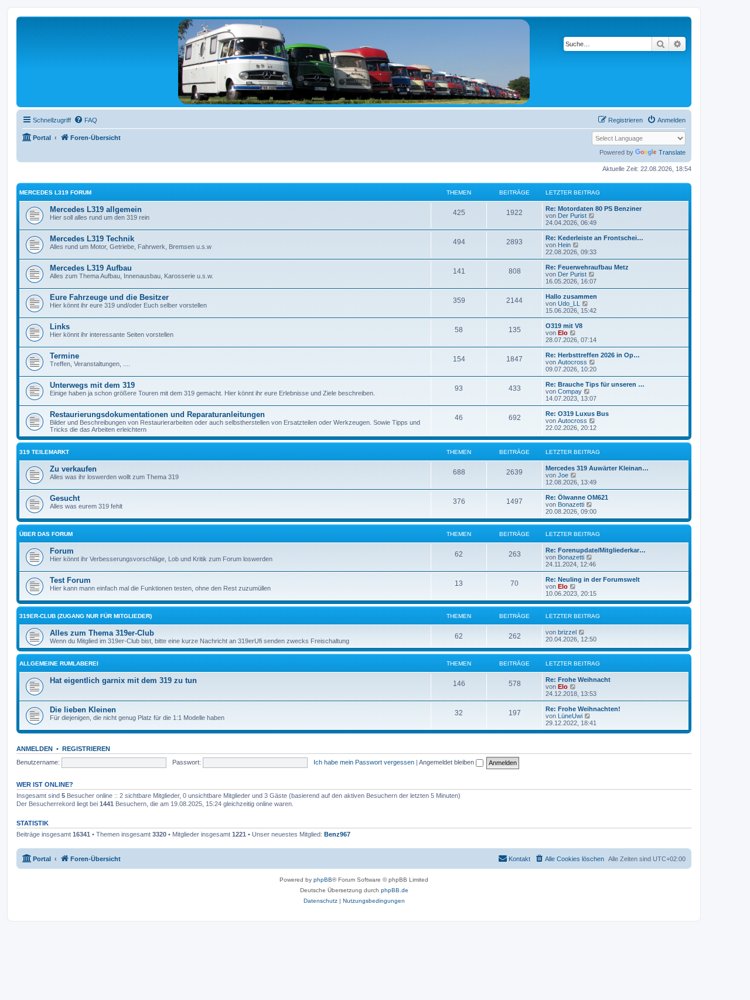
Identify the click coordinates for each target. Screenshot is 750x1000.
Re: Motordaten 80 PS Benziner (594, 208)
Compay (570, 391)
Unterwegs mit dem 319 (92, 385)
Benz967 (337, 834)
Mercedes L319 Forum (55, 192)
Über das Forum (46, 534)
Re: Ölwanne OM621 (577, 497)
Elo (563, 332)
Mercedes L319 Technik (92, 238)
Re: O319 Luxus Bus (577, 413)
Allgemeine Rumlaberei (58, 663)
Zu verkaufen (73, 469)
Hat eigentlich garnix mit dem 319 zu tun (123, 680)
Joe (563, 475)
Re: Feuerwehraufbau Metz (587, 267)
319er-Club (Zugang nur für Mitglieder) (85, 616)
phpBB (322, 879)
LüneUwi (570, 715)
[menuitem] (85, 120)
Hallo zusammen (571, 296)
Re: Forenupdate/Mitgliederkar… (596, 550)
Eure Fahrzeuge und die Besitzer (109, 297)
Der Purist (572, 215)
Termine (64, 355)
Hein (564, 244)
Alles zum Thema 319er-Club (102, 633)
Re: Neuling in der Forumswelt (593, 579)
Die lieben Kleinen (83, 709)
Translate (672, 152)
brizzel (567, 632)
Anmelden (34, 748)
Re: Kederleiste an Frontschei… (594, 237)
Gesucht (65, 498)
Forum (62, 551)
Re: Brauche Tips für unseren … (595, 384)
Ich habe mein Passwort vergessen (363, 762)
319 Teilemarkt (44, 452)
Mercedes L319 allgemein (96, 209)
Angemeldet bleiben (447, 762)
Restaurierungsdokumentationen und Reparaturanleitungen (157, 414)
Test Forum (70, 580)
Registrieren (86, 748)
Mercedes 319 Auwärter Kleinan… (597, 468)
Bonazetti (571, 504)
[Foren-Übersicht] (354, 61)
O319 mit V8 (564, 325)
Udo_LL (569, 303)
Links (60, 326)
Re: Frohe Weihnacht (578, 679)
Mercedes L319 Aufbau (91, 268)
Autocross (572, 362)
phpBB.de (394, 890)
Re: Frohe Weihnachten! (583, 708)
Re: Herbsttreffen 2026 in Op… (593, 355)
